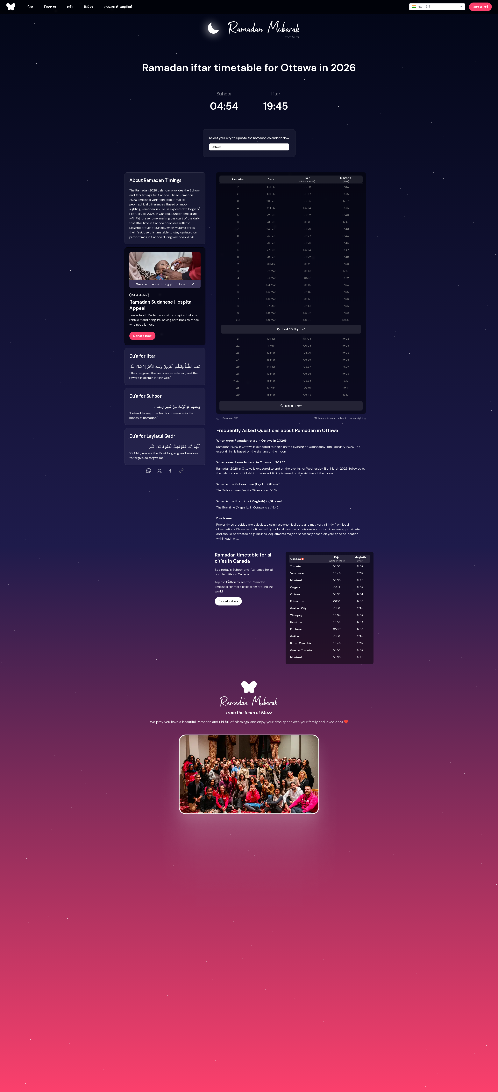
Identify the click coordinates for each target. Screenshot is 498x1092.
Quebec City (298, 608)
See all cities (228, 601)
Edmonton (297, 601)
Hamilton (296, 622)
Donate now (142, 336)
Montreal (296, 580)
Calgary (295, 587)
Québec (295, 636)
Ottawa (295, 594)
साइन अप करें (480, 7)
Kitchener (296, 629)
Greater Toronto (301, 650)
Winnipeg (296, 615)
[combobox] (249, 146)
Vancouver (297, 573)
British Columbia (300, 643)
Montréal (296, 657)
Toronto (295, 566)
